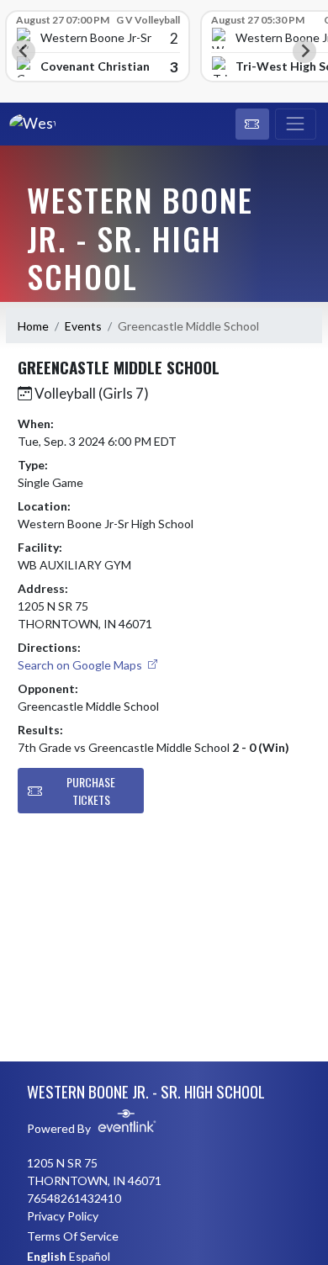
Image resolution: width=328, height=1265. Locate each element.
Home (33, 326)
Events (83, 326)
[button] (252, 124)
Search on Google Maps (81, 665)
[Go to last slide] (23, 51)
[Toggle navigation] (295, 124)
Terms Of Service (73, 1236)
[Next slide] (304, 51)
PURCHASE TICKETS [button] (90, 790)
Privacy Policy (62, 1216)
